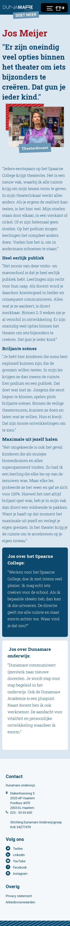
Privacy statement (19, 896)
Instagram (20, 873)
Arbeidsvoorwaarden (20, 902)
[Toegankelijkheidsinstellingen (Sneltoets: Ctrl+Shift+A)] (63, 8)
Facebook (20, 867)
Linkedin (19, 855)
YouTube (19, 861)
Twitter (18, 849)
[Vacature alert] (57, 8)
